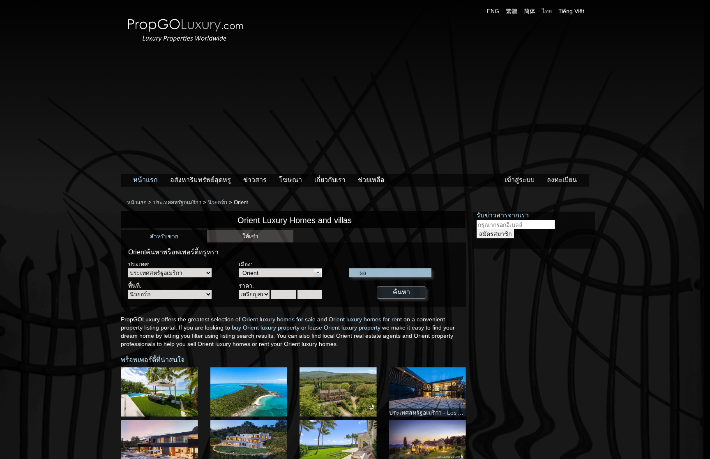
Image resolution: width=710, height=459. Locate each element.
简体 (529, 11)
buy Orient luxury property (266, 327)
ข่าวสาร (255, 179)
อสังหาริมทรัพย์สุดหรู (200, 179)
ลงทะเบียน (562, 179)
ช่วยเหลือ (371, 179)
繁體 (511, 11)
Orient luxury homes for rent (365, 319)
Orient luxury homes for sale (279, 319)
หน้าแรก (145, 179)
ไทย (547, 11)
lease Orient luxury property (344, 327)
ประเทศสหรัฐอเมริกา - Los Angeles (434, 412)
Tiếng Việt (571, 11)
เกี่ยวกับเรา (330, 179)
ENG (493, 11)
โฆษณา (290, 179)
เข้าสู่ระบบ (520, 179)
